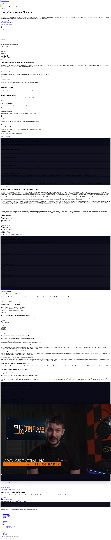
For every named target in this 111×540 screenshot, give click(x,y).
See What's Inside (14, 505)
